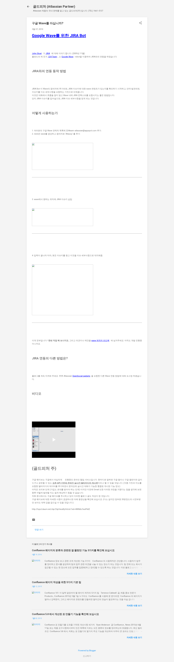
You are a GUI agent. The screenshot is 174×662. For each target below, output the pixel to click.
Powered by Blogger (87, 650)
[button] (140, 23)
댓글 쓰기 (39, 529)
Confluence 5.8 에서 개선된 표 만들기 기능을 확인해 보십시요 (65, 614)
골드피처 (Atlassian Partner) (54, 6)
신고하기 (87, 656)
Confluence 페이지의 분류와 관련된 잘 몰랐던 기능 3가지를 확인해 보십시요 (73, 550)
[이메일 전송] (33, 520)
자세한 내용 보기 (134, 573)
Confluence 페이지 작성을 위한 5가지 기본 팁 (56, 582)
